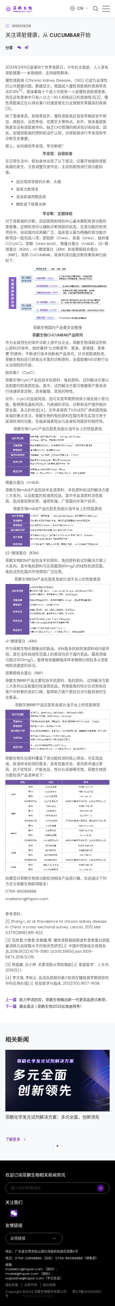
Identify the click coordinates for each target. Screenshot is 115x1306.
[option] (57, 1099)
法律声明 (30, 1285)
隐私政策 (11, 1285)
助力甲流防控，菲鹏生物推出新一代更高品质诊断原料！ (55, 1000)
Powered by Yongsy (38, 1296)
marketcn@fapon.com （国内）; (31, 1269)
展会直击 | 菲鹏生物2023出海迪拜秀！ (44, 1006)
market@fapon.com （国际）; (29, 1274)
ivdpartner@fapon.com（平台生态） (34, 1278)
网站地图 (49, 1285)
